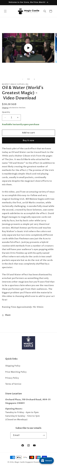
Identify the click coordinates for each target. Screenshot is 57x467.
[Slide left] (23, 79)
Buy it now (28, 140)
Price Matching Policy (16, 372)
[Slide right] (34, 79)
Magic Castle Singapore (24, 462)
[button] (5, 11)
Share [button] (8, 315)
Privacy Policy (12, 378)
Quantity (6, 112)
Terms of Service (13, 384)
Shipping (5, 108)
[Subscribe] (44, 435)
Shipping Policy (12, 366)
